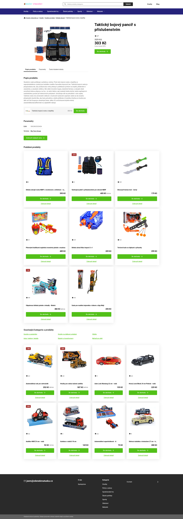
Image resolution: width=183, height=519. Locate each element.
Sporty (79, 11)
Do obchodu (80, 111)
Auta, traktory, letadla (31, 338)
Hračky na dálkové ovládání (67, 334)
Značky (149, 4)
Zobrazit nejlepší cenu (34, 138)
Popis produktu (30, 69)
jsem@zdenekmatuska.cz (39, 481)
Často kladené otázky (56, 69)
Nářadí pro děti (97, 338)
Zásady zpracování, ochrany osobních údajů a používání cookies (56, 516)
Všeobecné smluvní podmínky (31, 516)
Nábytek (100, 11)
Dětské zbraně (60, 18)
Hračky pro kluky (50, 18)
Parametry (42, 69)
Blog (157, 4)
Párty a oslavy (38, 11)
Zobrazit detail (46, 204)
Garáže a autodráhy (30, 334)
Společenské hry (53, 11)
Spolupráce (82, 484)
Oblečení (90, 11)
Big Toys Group (36, 131)
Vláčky (94, 334)
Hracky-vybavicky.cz (32, 18)
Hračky (26, 11)
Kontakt (129, 482)
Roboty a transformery (65, 338)
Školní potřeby (68, 11)
